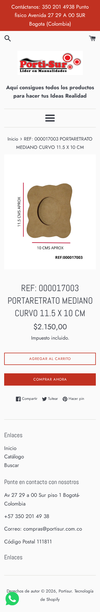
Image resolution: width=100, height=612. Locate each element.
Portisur (65, 591)
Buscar (11, 465)
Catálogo (14, 456)
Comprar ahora (50, 379)
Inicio (10, 448)
